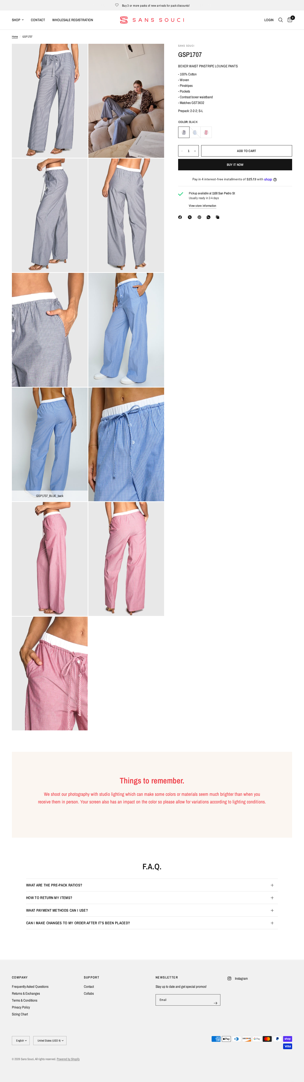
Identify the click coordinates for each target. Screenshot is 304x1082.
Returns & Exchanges (26, 993)
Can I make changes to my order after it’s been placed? (78, 922)
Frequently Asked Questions (30, 986)
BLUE (195, 132)
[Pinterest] (200, 217)
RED (206, 132)
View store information (202, 206)
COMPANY (20, 977)
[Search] (280, 20)
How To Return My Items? (49, 897)
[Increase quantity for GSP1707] (195, 151)
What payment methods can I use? (57, 910)
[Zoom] (77, 53)
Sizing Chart (20, 1014)
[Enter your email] (215, 1003)
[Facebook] (181, 217)
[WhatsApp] (209, 217)
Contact (89, 986)
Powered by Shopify (68, 1059)
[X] (191, 217)
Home (15, 37)
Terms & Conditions (24, 1000)
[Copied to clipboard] (218, 217)
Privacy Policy (21, 1007)
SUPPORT (92, 977)
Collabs (89, 993)
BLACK (184, 132)
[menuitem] (19, 20)
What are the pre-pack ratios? (54, 885)
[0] (288, 20)
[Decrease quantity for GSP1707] (181, 151)
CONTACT (38, 19)
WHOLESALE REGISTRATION (72, 19)
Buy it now (235, 165)
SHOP (16, 19)
